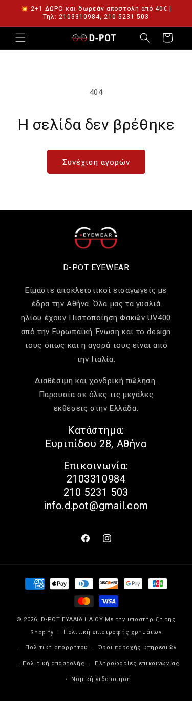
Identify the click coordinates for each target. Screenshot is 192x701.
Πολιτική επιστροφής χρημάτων (112, 632)
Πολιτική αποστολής (54, 663)
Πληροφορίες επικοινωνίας (137, 663)
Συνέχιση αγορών (96, 162)
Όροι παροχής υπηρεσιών (137, 647)
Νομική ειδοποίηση (101, 679)
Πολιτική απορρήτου (56, 647)
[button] (20, 38)
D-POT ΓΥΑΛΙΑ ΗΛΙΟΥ (72, 619)
